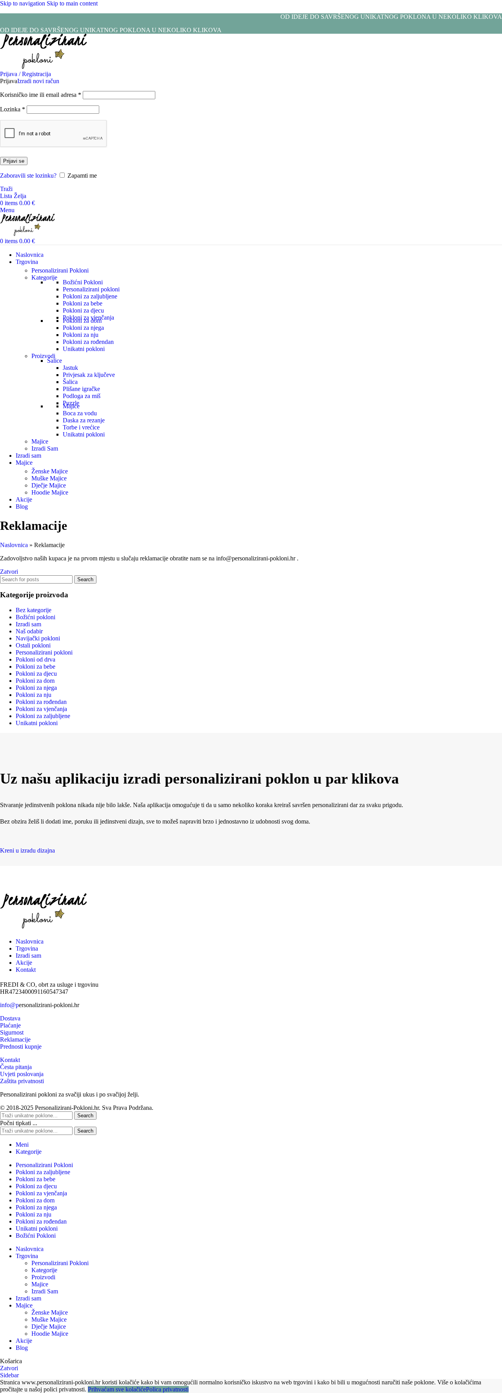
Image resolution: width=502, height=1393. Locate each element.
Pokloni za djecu (83, 310)
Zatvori (9, 571)
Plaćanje (10, 1025)
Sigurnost (12, 1032)
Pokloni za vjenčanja (41, 709)
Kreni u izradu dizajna (27, 850)
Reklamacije (15, 1039)
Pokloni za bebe (82, 303)
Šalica (70, 381)
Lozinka (12, 109)
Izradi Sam (44, 448)
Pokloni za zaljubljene (90, 296)
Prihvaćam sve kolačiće (117, 1389)
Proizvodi (43, 356)
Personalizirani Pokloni (60, 270)
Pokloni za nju (80, 334)
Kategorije (44, 277)
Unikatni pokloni (84, 349)
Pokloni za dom (82, 320)
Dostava (10, 1018)
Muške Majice (49, 478)
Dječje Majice (48, 485)
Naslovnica (14, 545)
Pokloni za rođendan (88, 341)
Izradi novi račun (38, 81)
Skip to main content (72, 3)
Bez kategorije (33, 610)
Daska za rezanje (84, 420)
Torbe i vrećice (81, 427)
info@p (9, 1005)
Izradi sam (28, 624)
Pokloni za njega (83, 327)
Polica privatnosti (167, 1389)
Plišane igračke (81, 389)
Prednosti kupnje (21, 1046)
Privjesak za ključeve (89, 374)
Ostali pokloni (33, 645)
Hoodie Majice (49, 492)
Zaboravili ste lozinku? (28, 175)
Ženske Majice (49, 471)
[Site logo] (43, 67)
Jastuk (70, 367)
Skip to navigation (23, 3)
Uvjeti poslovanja (22, 1074)
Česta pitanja (16, 1067)
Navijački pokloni (38, 638)
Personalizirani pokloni (91, 289)
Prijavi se (13, 161)
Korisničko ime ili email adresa (40, 94)
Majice (71, 406)
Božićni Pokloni (83, 282)
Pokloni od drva (35, 659)
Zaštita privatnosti (22, 1081)
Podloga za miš (81, 396)
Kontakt (10, 1060)
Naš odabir (29, 631)
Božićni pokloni (35, 617)
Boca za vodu (80, 413)
